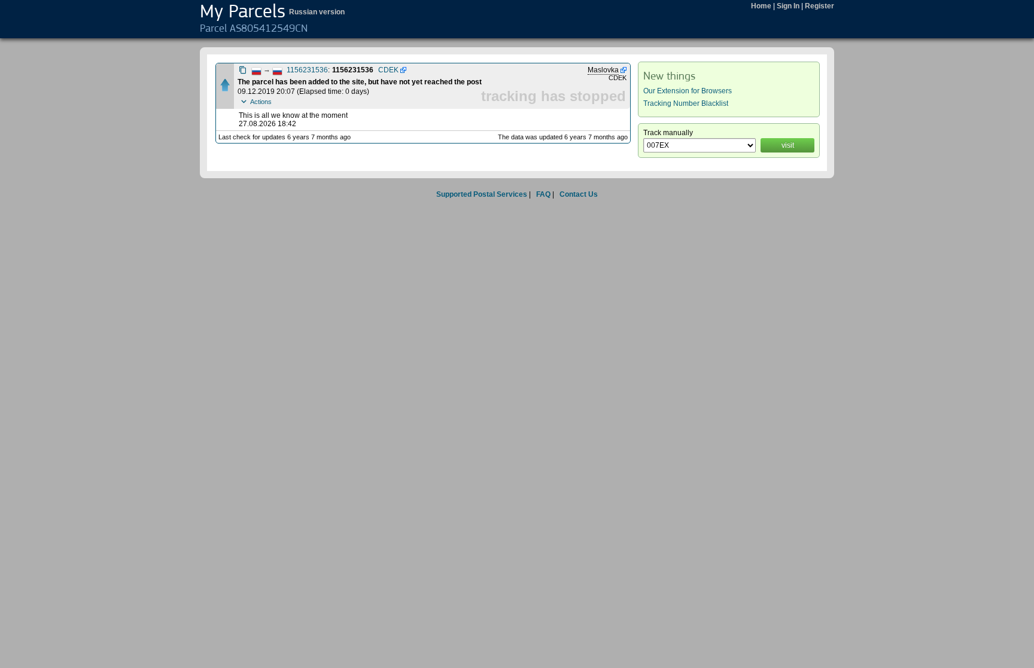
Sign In (788, 6)
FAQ (543, 194)
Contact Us (578, 194)
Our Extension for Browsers (687, 91)
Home (761, 6)
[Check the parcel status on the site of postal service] (623, 70)
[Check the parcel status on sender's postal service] (402, 70)
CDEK (388, 70)
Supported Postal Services (481, 194)
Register (819, 6)
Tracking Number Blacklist (685, 103)
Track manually (668, 133)
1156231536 (307, 70)
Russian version (317, 12)
